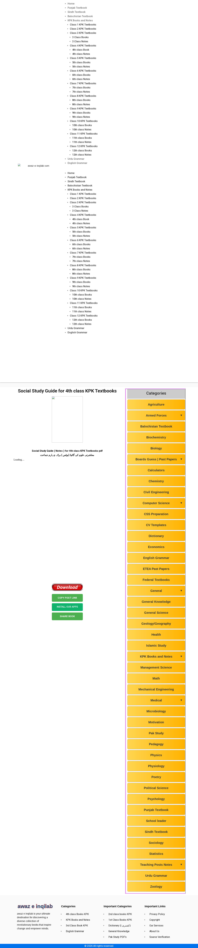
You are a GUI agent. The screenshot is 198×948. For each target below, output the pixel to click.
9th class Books (81, 112)
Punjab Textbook (77, 7)
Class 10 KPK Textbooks (84, 121)
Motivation (156, 722)
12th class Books (82, 150)
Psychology (156, 799)
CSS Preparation (156, 514)
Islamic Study (156, 645)
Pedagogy (156, 744)
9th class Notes (81, 116)
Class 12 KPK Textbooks (84, 146)
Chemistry (156, 481)
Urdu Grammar (76, 158)
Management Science (156, 667)
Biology (156, 448)
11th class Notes (81, 142)
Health (156, 634)
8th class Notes (81, 104)
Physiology (156, 766)
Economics (156, 547)
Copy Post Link (67, 597)
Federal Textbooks (156, 579)
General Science (156, 612)
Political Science (156, 788)
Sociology (156, 842)
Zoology (156, 886)
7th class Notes (81, 91)
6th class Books (81, 74)
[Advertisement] (99, 360)
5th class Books (81, 62)
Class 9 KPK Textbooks (83, 108)
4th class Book (80, 49)
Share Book (67, 616)
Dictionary (156, 536)
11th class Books (82, 137)
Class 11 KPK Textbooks (84, 133)
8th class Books (81, 100)
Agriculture (156, 404)
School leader (156, 821)
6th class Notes (81, 79)
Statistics (156, 853)
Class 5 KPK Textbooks (83, 58)
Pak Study (156, 733)
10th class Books (82, 125)
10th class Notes (81, 129)
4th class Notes (81, 53)
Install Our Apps (67, 606)
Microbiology (156, 711)
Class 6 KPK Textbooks (83, 70)
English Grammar (77, 163)
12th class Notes (81, 154)
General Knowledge (156, 601)
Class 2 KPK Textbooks (83, 28)
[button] (125, 169)
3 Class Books (80, 37)
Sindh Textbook (77, 11)
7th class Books (81, 87)
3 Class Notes (80, 41)
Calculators (156, 470)
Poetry (156, 777)
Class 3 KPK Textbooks (83, 32)
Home (71, 3)
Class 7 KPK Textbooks (83, 83)
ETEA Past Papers (156, 569)
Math (156, 678)
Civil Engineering (156, 492)
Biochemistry (156, 437)
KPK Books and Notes (80, 20)
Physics (156, 755)
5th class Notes (81, 66)
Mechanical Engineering (156, 689)
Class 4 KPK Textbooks (83, 45)
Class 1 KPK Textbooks (83, 24)
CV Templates (156, 525)
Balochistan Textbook (80, 16)
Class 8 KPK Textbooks (83, 95)
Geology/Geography (156, 623)
